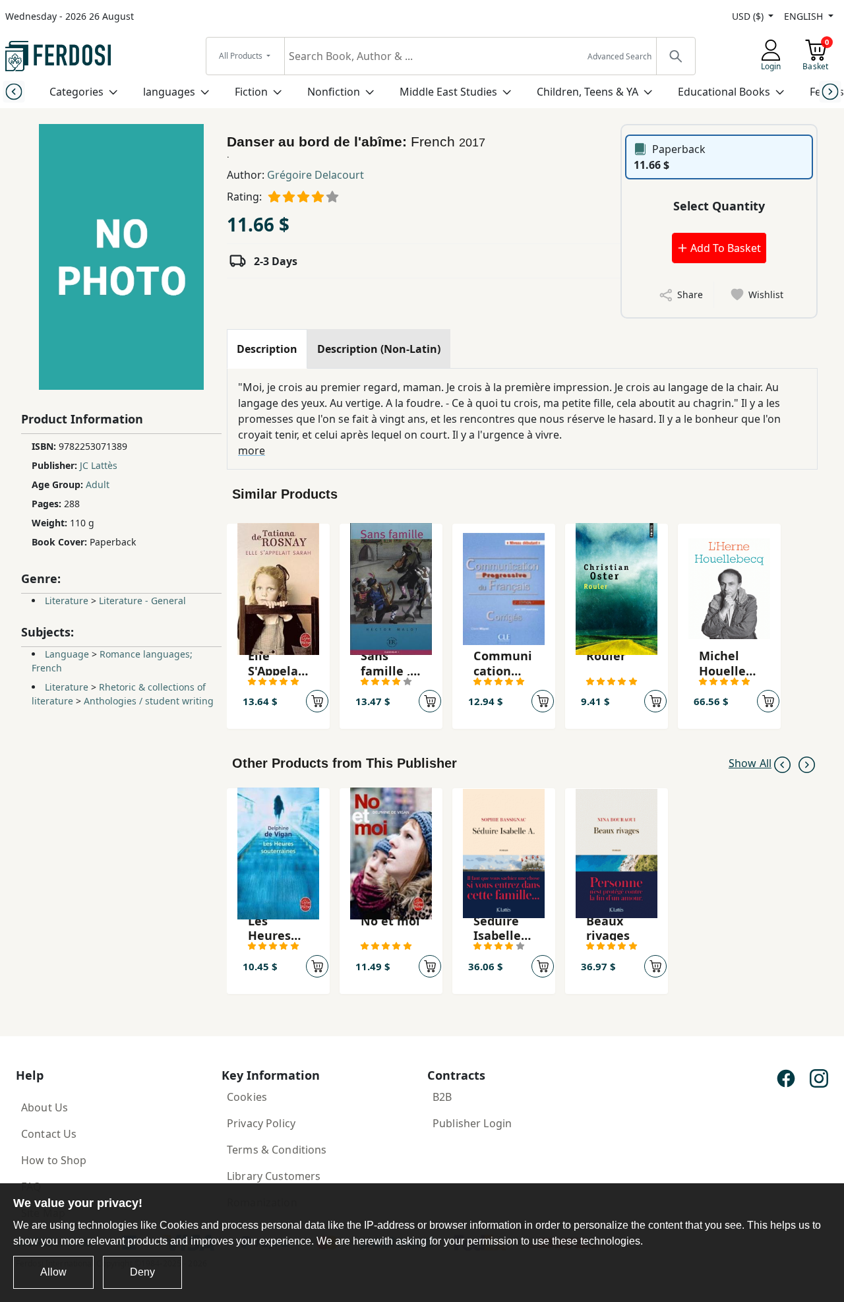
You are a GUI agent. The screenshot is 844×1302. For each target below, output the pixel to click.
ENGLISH (805, 16)
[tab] (267, 349)
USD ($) (749, 16)
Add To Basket (724, 248)
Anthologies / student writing (149, 701)
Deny (142, 1272)
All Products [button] (241, 55)
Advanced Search (619, 56)
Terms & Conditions (277, 1149)
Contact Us (48, 1134)
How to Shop (54, 1160)
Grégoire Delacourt (315, 175)
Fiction (251, 91)
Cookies (247, 1097)
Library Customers (273, 1176)
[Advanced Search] (675, 56)
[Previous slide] (13, 91)
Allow (53, 1272)
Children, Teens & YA (587, 91)
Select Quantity (719, 206)
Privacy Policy (261, 1123)
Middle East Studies (448, 91)
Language (67, 654)
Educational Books (724, 91)
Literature (66, 600)
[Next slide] (830, 91)
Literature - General (142, 600)
